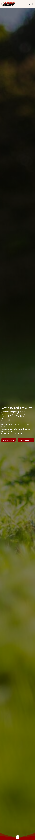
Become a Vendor (8, 440)
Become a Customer (25, 440)
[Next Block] (17, 837)
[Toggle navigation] (32, 4)
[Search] (28, 4)
